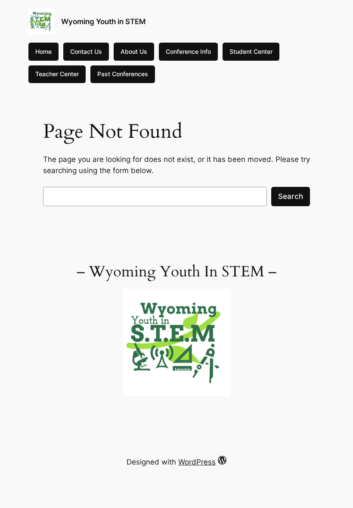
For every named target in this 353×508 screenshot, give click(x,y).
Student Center (250, 51)
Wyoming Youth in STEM (103, 21)
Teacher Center (57, 73)
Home (43, 51)
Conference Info (188, 51)
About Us (134, 51)
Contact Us (86, 51)
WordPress (197, 462)
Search (290, 196)
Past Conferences (122, 73)
